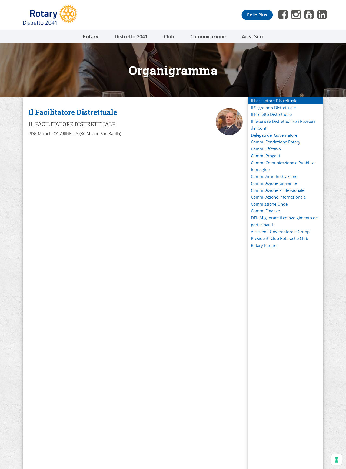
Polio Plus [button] (257, 15)
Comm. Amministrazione (274, 176)
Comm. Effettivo (266, 149)
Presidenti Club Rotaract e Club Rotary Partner (279, 242)
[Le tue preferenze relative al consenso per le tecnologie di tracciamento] (336, 459)
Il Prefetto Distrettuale (271, 114)
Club (169, 36)
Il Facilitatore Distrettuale (274, 100)
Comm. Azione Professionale (277, 190)
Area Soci (253, 36)
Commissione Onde (269, 204)
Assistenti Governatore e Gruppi (281, 231)
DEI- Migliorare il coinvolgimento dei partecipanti (285, 221)
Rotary (90, 36)
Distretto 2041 (131, 36)
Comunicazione (208, 36)
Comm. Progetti (265, 155)
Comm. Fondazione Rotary (275, 142)
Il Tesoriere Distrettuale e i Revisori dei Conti (283, 125)
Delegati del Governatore (274, 135)
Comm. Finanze (265, 210)
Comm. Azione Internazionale (278, 197)
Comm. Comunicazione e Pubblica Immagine (282, 166)
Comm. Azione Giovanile (274, 183)
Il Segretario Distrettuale (273, 107)
